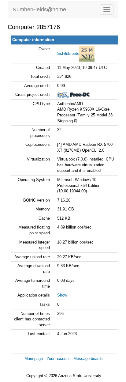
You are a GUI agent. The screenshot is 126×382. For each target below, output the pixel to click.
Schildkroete (68, 53)
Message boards (88, 358)
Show (62, 295)
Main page (33, 358)
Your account (58, 358)
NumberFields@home (39, 9)
